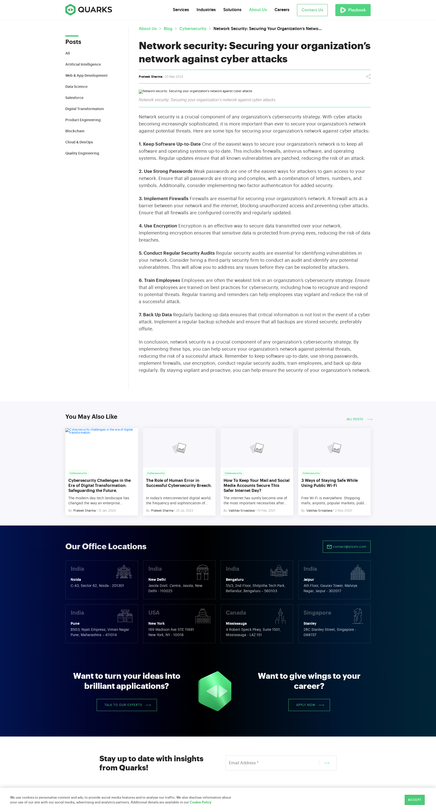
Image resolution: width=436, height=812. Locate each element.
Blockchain (75, 131)
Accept (414, 799)
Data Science (76, 87)
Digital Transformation (84, 109)
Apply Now (305, 704)
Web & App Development (86, 75)
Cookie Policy (200, 802)
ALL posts (355, 419)
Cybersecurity (192, 29)
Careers (282, 10)
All (67, 53)
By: (70, 510)
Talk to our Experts (123, 704)
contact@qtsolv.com (349, 546)
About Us (148, 29)
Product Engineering (83, 120)
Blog (168, 29)
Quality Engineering (82, 153)
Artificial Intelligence (83, 64)
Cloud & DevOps (79, 142)
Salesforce (74, 98)
